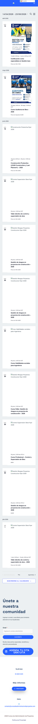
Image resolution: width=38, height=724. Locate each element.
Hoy (19, 574)
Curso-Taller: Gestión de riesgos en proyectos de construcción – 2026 (19, 411)
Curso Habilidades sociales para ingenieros (20, 364)
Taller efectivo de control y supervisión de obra (20, 215)
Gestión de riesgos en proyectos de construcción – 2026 (21, 264)
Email (5, 628)
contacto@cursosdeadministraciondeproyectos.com (20, 706)
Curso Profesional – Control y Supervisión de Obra (21, 458)
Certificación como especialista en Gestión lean (20, 60)
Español (24, 1)
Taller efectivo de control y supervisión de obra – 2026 (20, 561)
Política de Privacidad (19, 720)
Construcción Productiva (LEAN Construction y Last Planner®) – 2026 (20, 165)
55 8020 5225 (19, 674)
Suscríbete (18, 637)
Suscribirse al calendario (18, 581)
